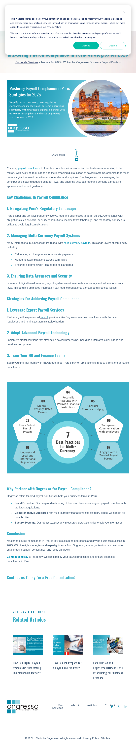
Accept (86, 45)
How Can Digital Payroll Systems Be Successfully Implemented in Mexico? (27, 668)
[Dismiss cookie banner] (124, 12)
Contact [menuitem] (110, 705)
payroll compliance (29, 168)
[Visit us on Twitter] (119, 707)
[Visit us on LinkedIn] (126, 707)
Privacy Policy (91, 738)
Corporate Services (26, 62)
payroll (44, 317)
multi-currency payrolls (77, 243)
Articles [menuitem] (92, 705)
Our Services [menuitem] (57, 707)
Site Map (106, 738)
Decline (113, 45)
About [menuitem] (75, 705)
